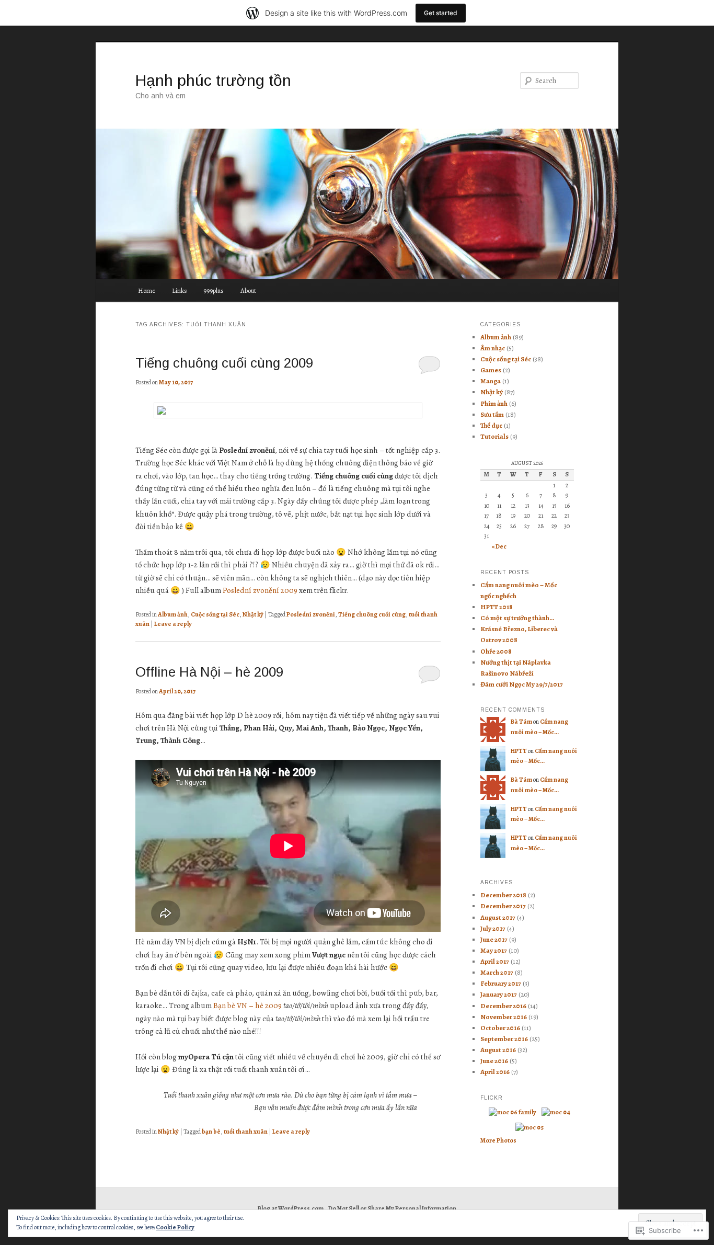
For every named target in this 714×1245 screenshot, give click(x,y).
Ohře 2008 (496, 651)
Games (490, 369)
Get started (440, 13)
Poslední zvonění (310, 614)
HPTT (519, 751)
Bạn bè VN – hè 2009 (247, 1005)
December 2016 (503, 1005)
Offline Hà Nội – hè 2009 (209, 672)
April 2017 (494, 961)
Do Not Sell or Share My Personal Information (392, 1208)
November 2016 (503, 1016)
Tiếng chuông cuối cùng (372, 614)
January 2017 (498, 994)
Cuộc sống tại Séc (215, 614)
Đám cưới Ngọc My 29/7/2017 (521, 684)
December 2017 (503, 905)
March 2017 (496, 972)
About (248, 290)
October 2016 (500, 1027)
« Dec (499, 546)
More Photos (498, 1140)
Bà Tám (521, 721)
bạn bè (211, 1131)
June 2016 (494, 1060)
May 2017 (493, 950)
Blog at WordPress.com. (291, 1208)
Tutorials (494, 436)
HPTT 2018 (496, 606)
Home (146, 290)
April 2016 (495, 1071)
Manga (490, 380)
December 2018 (503, 894)
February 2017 (500, 983)
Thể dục (491, 425)
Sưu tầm (492, 414)
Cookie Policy (175, 1227)
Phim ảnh (494, 403)
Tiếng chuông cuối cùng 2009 (224, 363)
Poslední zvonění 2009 (260, 590)
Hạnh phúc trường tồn (213, 80)
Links (179, 290)
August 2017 (497, 917)
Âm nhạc (492, 348)
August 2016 (498, 1049)
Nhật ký (253, 614)
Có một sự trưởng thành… (517, 617)
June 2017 (494, 939)
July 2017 (492, 928)
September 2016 (504, 1038)
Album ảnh (173, 614)
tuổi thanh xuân (246, 1131)
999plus (213, 290)
